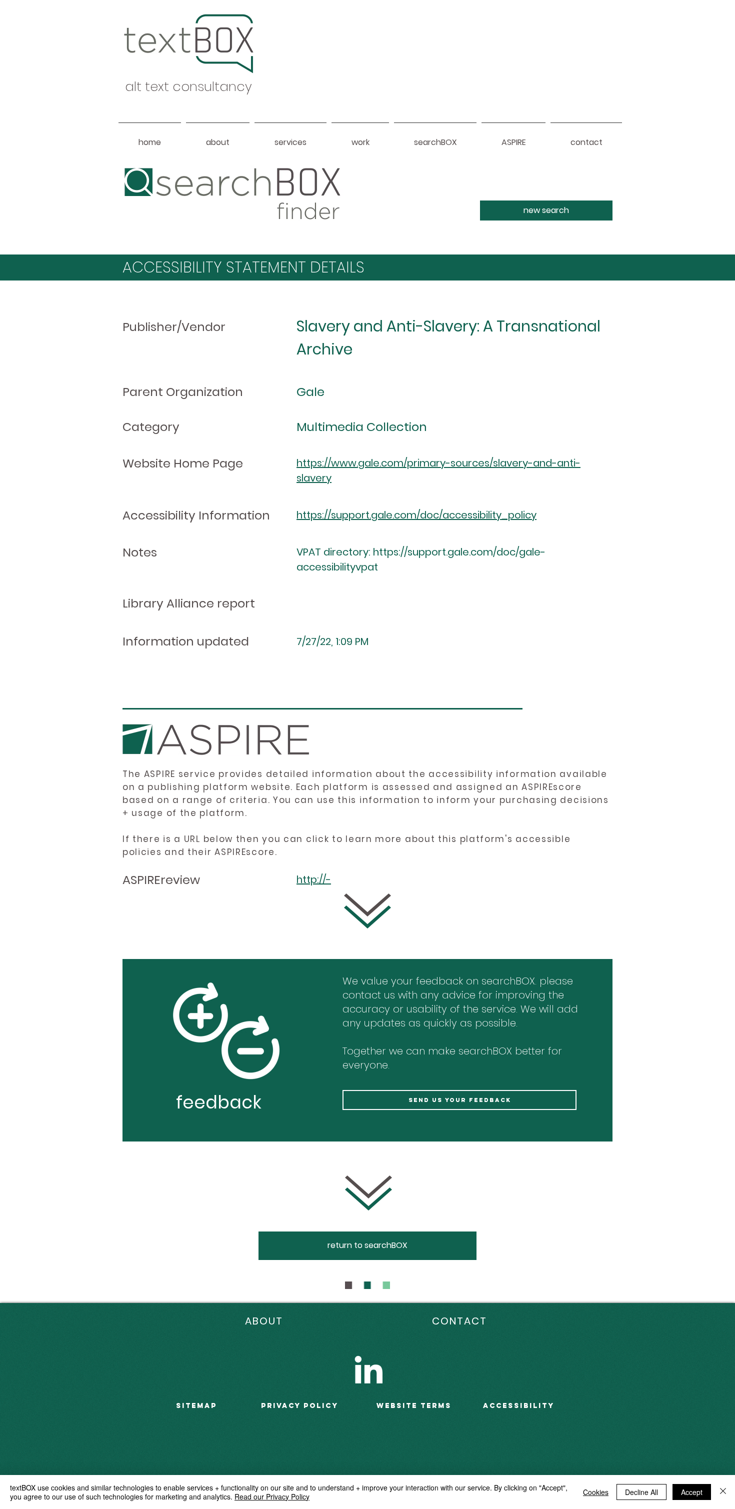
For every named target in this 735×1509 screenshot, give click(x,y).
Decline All (641, 1492)
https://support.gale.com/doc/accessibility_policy (416, 515)
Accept (691, 1492)
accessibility (518, 1406)
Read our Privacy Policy (272, 1497)
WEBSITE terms (414, 1406)
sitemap (196, 1406)
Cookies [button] (595, 1492)
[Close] (723, 1492)
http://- (313, 879)
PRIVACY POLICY (299, 1406)
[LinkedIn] (368, 1370)
